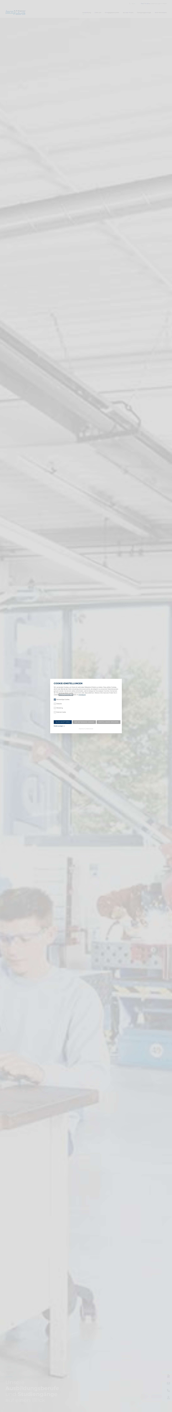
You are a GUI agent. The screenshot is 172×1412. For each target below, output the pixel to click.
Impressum (82, 695)
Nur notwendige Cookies (84, 722)
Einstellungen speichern (109, 722)
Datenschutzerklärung (66, 695)
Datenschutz (89, 728)
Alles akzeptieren (63, 722)
